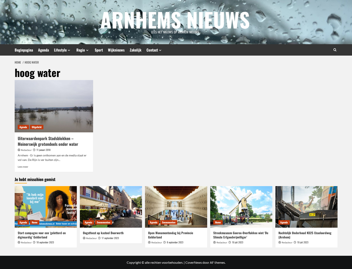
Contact (152, 50)
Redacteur (26, 150)
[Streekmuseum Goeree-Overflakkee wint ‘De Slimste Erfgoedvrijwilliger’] (241, 206)
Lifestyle (60, 50)
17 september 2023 (110, 238)
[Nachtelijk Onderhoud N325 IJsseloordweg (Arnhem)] (306, 206)
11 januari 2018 (43, 150)
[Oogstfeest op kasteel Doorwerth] (111, 206)
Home (34, 222)
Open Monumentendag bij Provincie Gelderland (170, 235)
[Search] (335, 49)
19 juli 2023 (237, 242)
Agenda (43, 50)
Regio (80, 50)
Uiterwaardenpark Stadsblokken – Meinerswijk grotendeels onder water (48, 141)
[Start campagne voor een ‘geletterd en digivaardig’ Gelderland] (46, 206)
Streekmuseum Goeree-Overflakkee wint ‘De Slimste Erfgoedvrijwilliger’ (240, 235)
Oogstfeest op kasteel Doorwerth (103, 233)
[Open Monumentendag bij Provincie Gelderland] (176, 206)
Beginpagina (24, 50)
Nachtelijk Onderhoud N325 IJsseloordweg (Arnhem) (304, 235)
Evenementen (103, 222)
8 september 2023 (175, 242)
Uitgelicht (37, 127)
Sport (99, 50)
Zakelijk (135, 50)
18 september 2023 (45, 242)
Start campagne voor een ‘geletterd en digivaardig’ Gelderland (42, 235)
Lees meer (23, 166)
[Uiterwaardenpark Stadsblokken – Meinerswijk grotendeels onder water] (54, 106)
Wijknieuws (116, 50)
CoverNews (193, 262)
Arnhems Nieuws (175, 19)
